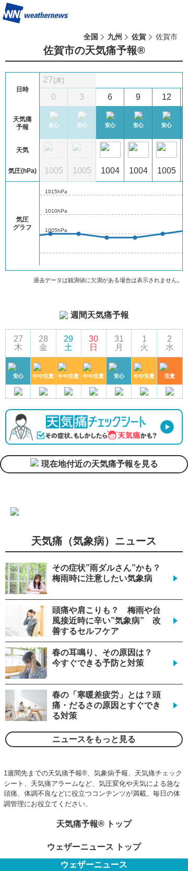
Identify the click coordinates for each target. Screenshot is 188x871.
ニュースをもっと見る (94, 739)
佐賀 (139, 36)
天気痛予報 (161, 13)
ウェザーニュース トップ (94, 846)
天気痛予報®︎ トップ (94, 823)
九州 (115, 36)
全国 (91, 36)
